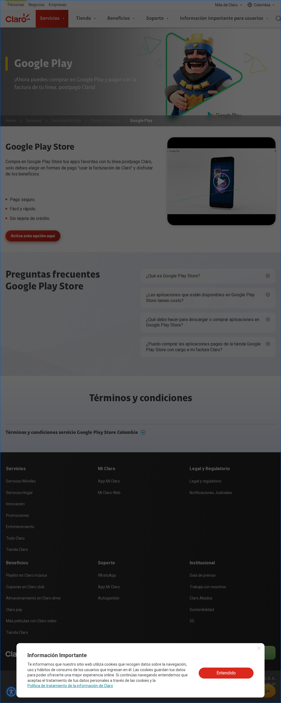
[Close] (187, 322)
